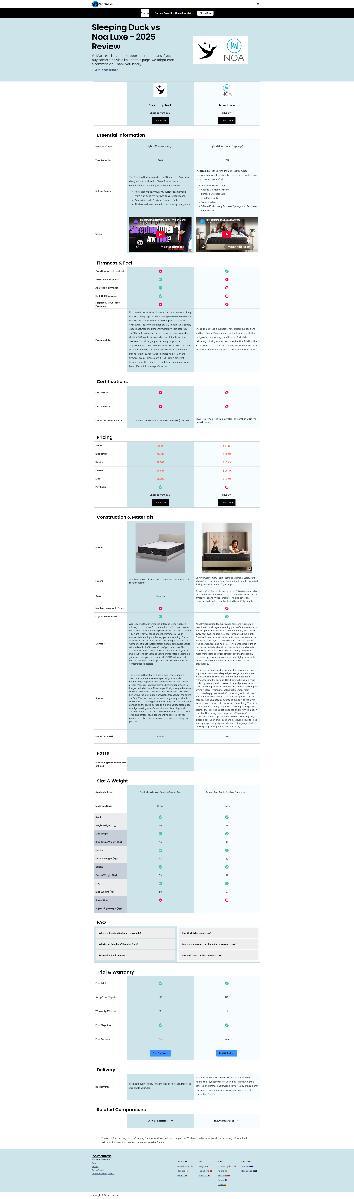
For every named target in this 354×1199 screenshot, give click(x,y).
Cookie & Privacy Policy (103, 1173)
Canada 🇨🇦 (182, 1171)
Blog (94, 1163)
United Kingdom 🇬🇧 (227, 1166)
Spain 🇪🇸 (222, 1184)
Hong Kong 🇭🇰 (205, 1171)
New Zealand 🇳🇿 (249, 1171)
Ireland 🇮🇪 (222, 1171)
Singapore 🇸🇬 (205, 1166)
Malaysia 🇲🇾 (204, 1175)
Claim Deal (205, 13)
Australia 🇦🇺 (247, 1166)
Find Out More (160, 1053)
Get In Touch (98, 1170)
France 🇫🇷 (222, 1180)
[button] (258, 4)
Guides (95, 1166)
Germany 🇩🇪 (224, 1175)
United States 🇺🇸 (185, 1166)
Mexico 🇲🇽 (182, 1175)
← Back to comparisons (105, 69)
